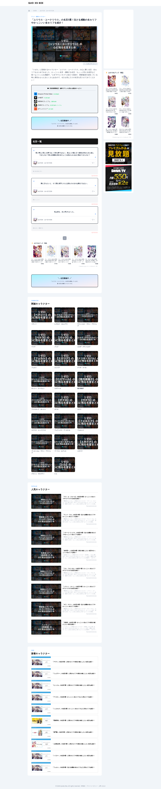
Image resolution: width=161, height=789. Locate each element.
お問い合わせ (102, 786)
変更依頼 (95, 176)
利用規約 (83, 786)
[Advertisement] (118, 39)
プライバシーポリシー (92, 786)
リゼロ (35, 10)
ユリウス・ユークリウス (47, 10)
